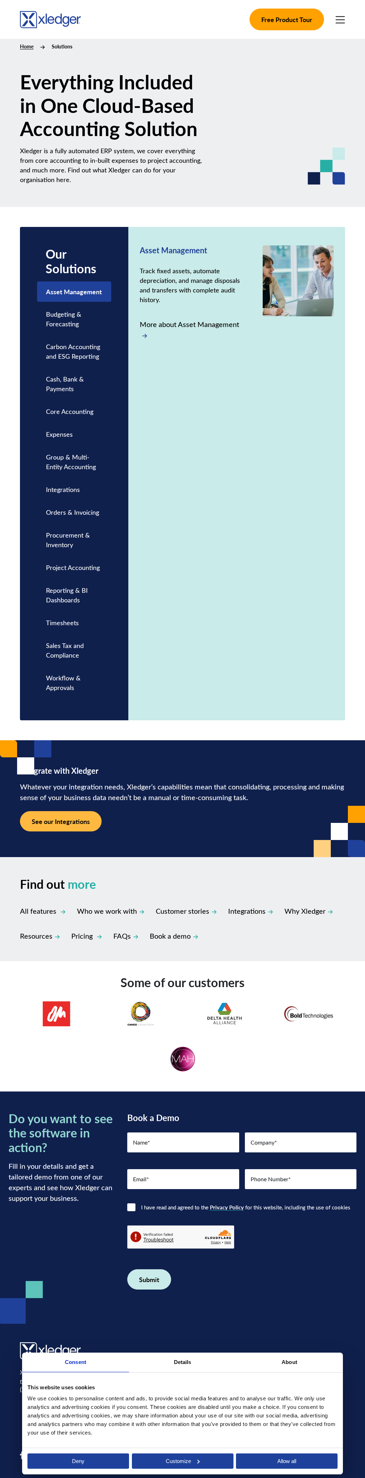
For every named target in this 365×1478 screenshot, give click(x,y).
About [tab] (289, 1362)
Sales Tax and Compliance (65, 650)
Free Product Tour (286, 19)
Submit (149, 1279)
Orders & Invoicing (72, 512)
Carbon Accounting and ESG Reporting (73, 351)
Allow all (286, 1461)
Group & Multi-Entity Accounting (71, 462)
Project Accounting (73, 567)
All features (39, 911)
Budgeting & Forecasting (63, 319)
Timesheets (62, 622)
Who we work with (107, 911)
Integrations (63, 489)
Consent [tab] (75, 1362)
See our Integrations (61, 821)
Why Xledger (304, 911)
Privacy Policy (227, 1207)
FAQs (122, 935)
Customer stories (182, 911)
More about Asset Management (189, 324)
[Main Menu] (340, 19)
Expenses (59, 434)
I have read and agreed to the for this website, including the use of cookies (245, 1207)
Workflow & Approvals (63, 683)
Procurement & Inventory (68, 540)
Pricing (82, 935)
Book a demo (170, 935)
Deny (78, 1461)
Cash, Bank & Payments (65, 384)
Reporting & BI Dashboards (67, 595)
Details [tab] (182, 1362)
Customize (178, 1461)
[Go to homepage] (50, 18)
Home (27, 46)
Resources (36, 935)
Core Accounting (69, 411)
